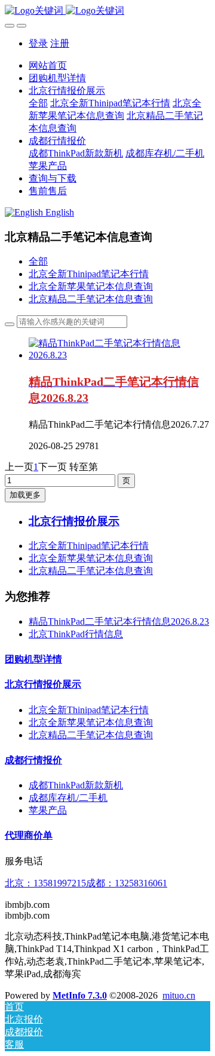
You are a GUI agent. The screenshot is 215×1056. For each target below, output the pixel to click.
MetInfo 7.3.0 (80, 995)
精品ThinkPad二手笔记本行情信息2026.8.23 (119, 621)
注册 (59, 43)
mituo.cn (178, 995)
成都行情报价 (33, 760)
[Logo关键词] (107, 11)
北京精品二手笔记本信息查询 (91, 299)
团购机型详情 (33, 659)
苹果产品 (48, 810)
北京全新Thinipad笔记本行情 (89, 274)
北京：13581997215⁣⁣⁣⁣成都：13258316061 (86, 883)
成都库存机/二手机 (68, 798)
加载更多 (25, 494)
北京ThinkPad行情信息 (76, 634)
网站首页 (48, 65)
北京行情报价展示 (43, 684)
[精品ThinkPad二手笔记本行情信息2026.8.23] (119, 355)
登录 (38, 43)
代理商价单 (29, 835)
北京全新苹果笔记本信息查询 (91, 286)
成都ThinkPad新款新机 (76, 785)
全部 (38, 103)
